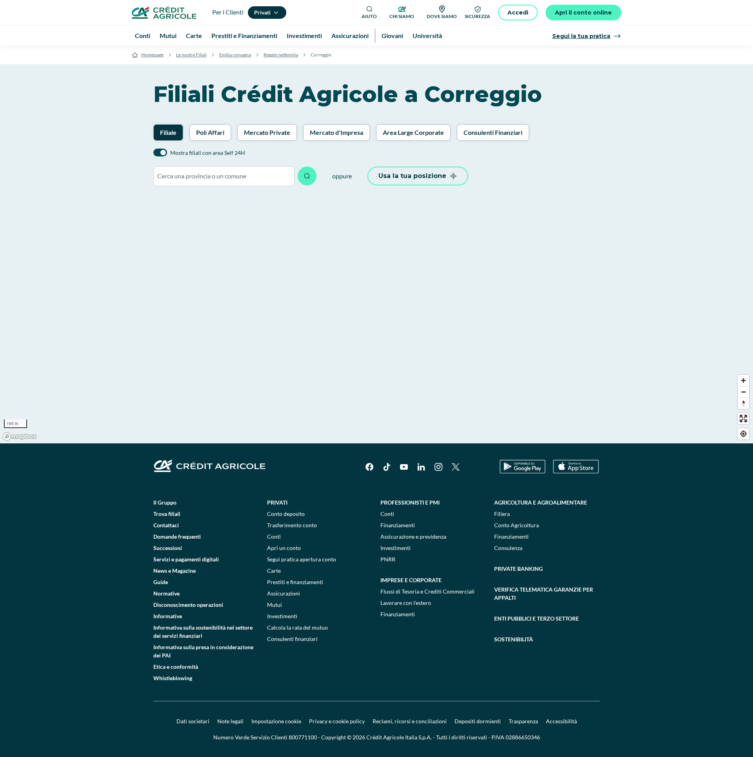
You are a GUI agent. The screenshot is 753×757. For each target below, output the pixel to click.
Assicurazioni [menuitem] (350, 35)
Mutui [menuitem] (168, 35)
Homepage (152, 55)
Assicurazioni (283, 593)
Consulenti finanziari (292, 638)
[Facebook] (369, 467)
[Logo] (164, 12)
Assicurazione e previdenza (413, 536)
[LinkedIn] (421, 467)
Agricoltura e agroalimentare (540, 502)
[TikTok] (387, 467)
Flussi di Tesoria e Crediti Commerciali (427, 591)
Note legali (230, 721)
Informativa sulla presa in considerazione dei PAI (203, 651)
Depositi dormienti (478, 721)
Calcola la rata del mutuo (297, 627)
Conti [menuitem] (142, 35)
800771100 (303, 737)
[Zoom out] (743, 392)
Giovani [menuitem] (392, 35)
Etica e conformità (175, 666)
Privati (277, 502)
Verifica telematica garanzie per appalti (543, 593)
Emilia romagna (235, 55)
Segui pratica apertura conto (301, 559)
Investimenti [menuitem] (304, 35)
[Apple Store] (576, 467)
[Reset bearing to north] (743, 403)
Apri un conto (284, 548)
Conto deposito (286, 513)
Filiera (502, 513)
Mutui (274, 604)
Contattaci (166, 525)
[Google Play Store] (522, 467)
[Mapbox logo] (19, 436)
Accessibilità (561, 721)
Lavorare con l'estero (405, 602)
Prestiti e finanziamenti (295, 582)
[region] (376, 318)
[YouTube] (404, 467)
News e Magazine (174, 570)
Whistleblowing (172, 678)
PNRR (387, 559)
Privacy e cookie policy (337, 721)
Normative (166, 593)
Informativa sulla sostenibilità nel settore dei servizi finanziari (203, 631)
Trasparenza (523, 721)
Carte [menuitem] (194, 35)
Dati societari (192, 721)
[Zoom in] (743, 380)
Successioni (167, 548)
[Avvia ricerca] (307, 176)
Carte (274, 570)
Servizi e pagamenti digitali (186, 559)
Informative (167, 616)
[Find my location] (743, 433)
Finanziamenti (397, 525)
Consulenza (508, 548)
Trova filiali (166, 513)
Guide (160, 582)
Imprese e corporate (411, 580)
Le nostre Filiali (191, 55)
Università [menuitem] (427, 35)
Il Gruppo (164, 502)
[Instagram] (438, 467)
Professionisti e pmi (410, 502)
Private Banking (518, 568)
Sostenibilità (513, 639)
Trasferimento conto (292, 525)
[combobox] (224, 176)
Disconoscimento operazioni (188, 604)
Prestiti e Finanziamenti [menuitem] (244, 35)
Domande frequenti (177, 536)
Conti (274, 536)
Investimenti (282, 616)
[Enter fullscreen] (743, 418)
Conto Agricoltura (516, 525)
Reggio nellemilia (281, 55)
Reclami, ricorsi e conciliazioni (410, 721)
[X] (456, 467)
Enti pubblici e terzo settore (536, 618)
